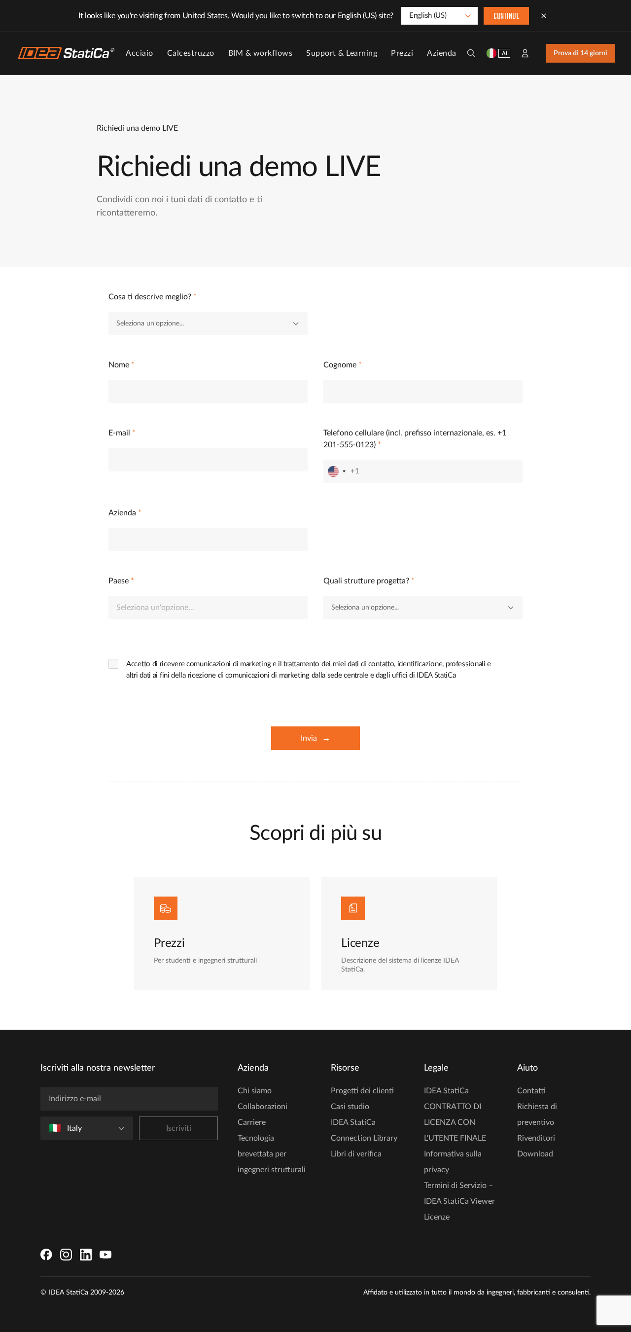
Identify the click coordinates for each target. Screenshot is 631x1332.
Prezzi (402, 53)
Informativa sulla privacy (453, 1162)
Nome (121, 365)
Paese (121, 581)
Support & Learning (341, 53)
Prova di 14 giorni (580, 53)
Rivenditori (536, 1138)
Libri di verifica (356, 1154)
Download (535, 1154)
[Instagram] (66, 1254)
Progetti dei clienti (362, 1091)
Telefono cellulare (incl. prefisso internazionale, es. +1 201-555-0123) (414, 439)
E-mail (122, 433)
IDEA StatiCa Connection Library (364, 1130)
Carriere (252, 1122)
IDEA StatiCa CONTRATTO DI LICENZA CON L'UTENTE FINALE (455, 1114)
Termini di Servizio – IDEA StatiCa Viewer (459, 1193)
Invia (316, 738)
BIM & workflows (260, 53)
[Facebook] (46, 1254)
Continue (506, 16)
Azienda (441, 53)
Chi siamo (255, 1091)
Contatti (531, 1091)
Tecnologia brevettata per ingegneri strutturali (272, 1154)
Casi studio (350, 1107)
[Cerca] (471, 53)
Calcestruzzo (190, 53)
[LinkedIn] (86, 1254)
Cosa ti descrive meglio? (152, 297)
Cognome (342, 365)
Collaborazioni (262, 1107)
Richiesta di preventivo (537, 1114)
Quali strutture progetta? (369, 581)
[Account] (525, 53)
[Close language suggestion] (544, 16)
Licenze (437, 1217)
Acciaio (139, 53)
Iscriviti (178, 1128)
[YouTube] (105, 1254)
